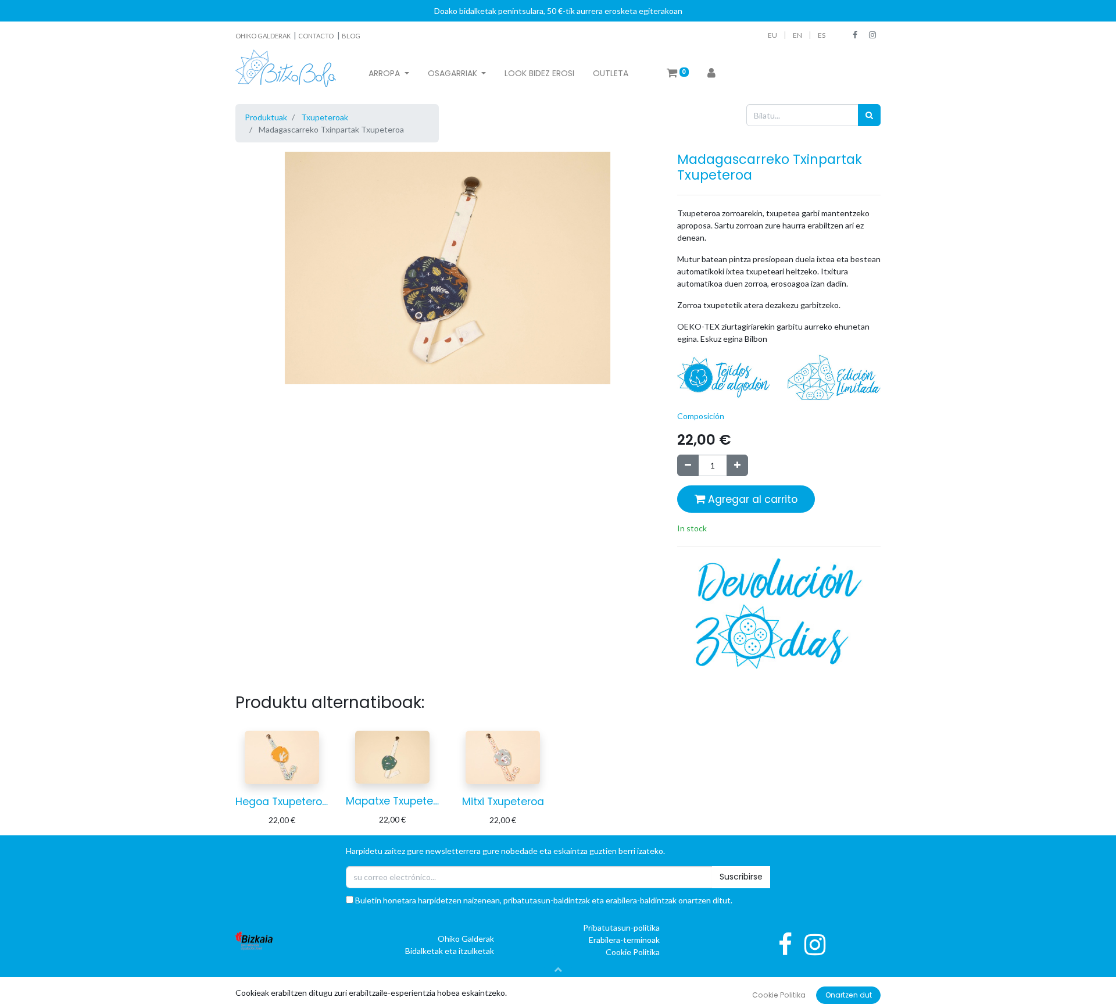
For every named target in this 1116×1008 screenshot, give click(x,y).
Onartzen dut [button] (848, 995)
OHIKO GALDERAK (263, 36)
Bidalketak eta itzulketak (449, 951)
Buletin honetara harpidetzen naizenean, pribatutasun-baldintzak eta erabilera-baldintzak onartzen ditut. (542, 900)
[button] (558, 969)
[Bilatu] (869, 115)
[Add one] (737, 465)
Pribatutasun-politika (621, 927)
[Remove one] (688, 465)
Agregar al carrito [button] (751, 499)
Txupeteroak (324, 117)
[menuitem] (539, 73)
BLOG (351, 36)
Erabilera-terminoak (624, 940)
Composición (700, 416)
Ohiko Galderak (466, 938)
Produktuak (266, 117)
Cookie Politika (633, 952)
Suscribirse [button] (741, 876)
